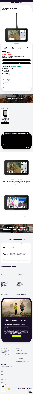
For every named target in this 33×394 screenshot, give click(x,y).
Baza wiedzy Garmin (4, 376)
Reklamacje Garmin (4, 380)
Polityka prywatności (19, 358)
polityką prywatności (22, 332)
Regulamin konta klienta (20, 355)
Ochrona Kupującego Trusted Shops (7, 384)
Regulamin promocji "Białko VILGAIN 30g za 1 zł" (24, 361)
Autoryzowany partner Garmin (6, 372)
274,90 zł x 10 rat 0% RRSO (7, 57)
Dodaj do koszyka (5, 123)
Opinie (2, 371)
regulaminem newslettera (12, 332)
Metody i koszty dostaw (20, 352)
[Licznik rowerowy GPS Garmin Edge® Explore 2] (5, 114)
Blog (2, 374)
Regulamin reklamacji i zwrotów (21, 353)
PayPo (2, 382)
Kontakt (2, 368)
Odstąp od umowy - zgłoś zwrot (6, 366)
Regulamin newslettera (20, 356)
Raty (4, 85)
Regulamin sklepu (19, 350)
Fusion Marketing (13, 392)
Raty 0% (2, 377)
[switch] (3, 390)
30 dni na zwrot (3, 379)
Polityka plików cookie (20, 360)
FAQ (2, 369)
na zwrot (6, 82)
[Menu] (4, 384)
